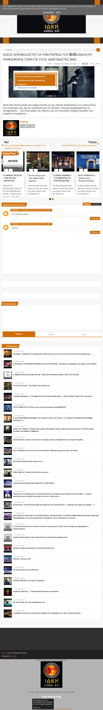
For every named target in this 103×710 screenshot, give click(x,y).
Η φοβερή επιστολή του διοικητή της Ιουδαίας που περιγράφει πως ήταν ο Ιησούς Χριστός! (47, 613)
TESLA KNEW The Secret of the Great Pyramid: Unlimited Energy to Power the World (45, 451)
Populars (18, 334)
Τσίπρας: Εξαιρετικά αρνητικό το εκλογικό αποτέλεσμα (33, 548)
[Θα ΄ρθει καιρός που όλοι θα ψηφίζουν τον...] (8, 603)
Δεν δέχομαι (47, 697)
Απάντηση (95, 218)
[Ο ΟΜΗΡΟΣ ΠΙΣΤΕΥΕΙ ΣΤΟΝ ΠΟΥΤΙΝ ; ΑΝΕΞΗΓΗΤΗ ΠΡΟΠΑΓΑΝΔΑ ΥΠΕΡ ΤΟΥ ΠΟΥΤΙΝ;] (13, 161)
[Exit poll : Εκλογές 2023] (8, 559)
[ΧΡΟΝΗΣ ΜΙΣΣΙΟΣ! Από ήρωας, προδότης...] (8, 581)
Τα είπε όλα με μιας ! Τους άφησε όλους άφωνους (37, 178)
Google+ (29, 126)
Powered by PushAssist (62, 709)
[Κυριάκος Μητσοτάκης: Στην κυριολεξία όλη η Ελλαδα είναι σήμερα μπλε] (8, 538)
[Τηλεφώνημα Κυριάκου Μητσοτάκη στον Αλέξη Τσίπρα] (8, 483)
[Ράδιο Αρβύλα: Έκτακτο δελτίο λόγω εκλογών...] (8, 473)
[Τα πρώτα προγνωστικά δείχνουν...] (8, 570)
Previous (3, 161)
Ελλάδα (9, 50)
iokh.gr (49, 64)
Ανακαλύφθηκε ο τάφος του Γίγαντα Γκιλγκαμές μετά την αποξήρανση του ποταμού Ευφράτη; (48, 440)
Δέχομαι (57, 697)
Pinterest (33, 126)
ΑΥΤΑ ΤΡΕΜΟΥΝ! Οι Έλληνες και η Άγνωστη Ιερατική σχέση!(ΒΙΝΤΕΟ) (39, 407)
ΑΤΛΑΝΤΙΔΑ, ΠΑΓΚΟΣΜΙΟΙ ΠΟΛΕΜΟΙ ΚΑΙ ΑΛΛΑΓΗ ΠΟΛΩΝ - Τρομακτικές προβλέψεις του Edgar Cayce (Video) (54, 364)
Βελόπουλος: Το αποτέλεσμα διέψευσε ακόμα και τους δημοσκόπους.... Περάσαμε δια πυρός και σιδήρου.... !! (54, 505)
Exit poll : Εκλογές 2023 (22, 559)
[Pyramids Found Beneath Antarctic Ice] (8, 462)
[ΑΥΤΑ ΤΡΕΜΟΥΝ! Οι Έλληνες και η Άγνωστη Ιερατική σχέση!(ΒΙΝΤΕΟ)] (87, 161)
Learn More (48, 13)
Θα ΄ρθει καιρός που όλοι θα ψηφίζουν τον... (29, 602)
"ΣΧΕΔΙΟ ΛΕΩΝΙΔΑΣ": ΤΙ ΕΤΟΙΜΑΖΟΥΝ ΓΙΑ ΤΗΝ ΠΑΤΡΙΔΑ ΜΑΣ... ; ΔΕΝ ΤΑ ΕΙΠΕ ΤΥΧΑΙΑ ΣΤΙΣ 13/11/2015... (63, 180)
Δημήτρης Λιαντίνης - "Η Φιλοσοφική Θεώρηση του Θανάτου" (36, 591)
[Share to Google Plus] (21, 163)
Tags (84, 335)
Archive (51, 335)
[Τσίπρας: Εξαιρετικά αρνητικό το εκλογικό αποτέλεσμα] (8, 549)
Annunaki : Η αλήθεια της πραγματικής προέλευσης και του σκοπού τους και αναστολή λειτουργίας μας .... (52, 354)
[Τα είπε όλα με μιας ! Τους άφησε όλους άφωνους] (38, 161)
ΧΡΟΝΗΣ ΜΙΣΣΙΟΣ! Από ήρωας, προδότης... (29, 581)
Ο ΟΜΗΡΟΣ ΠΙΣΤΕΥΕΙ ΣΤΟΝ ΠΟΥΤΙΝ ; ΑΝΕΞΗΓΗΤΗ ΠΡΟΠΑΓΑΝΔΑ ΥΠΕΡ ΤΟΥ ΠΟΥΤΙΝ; (13, 180)
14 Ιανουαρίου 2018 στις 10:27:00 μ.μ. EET (35, 210)
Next (97, 161)
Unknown (15, 210)
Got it (58, 13)
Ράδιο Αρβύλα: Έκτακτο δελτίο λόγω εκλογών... (31, 472)
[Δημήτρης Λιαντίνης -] (8, 592)
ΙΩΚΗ (4, 653)
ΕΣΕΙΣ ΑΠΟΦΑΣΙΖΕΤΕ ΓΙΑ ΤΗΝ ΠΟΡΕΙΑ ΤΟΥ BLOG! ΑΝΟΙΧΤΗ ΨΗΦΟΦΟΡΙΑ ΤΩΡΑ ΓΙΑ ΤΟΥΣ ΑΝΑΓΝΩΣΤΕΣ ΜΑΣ (47, 57)
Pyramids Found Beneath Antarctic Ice (28, 461)
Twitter (25, 126)
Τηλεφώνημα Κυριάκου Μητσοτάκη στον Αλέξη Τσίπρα (33, 483)
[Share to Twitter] (18, 163)
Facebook (22, 126)
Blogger (87, 204)
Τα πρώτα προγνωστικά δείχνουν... (26, 570)
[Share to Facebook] (14, 163)
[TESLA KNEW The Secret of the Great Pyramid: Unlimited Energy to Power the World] (8, 451)
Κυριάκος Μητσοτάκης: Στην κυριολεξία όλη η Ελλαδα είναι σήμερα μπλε (40, 537)
